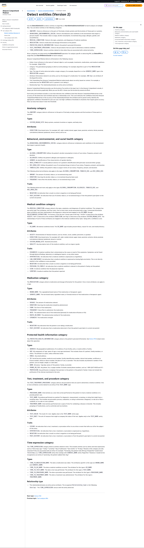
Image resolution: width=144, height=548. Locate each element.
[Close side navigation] (22, 10)
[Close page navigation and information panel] (141, 24)
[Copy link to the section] (26, 108)
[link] (61, 10)
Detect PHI (92, 339)
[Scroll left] (35, 5)
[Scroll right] (78, 5)
